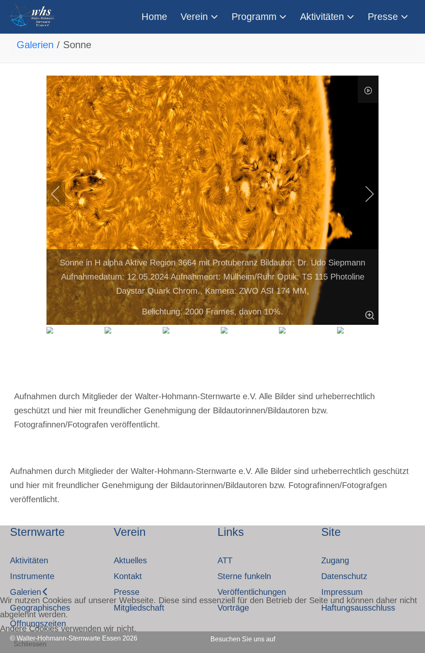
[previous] (61, 194)
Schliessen (30, 644)
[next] (364, 194)
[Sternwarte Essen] (33, 16)
